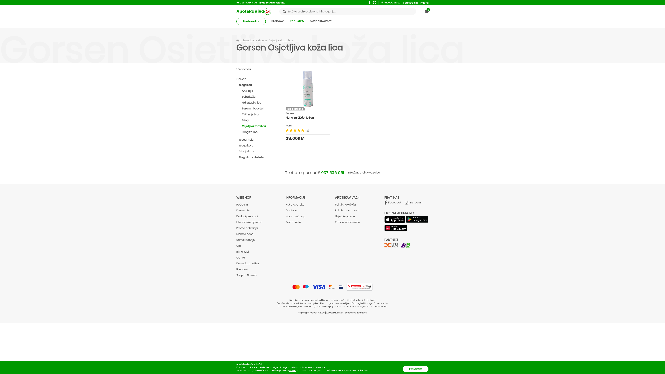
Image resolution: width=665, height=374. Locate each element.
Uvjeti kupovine (345, 216)
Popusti (296, 21)
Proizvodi (250, 21)
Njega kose (246, 146)
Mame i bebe (245, 234)
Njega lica (245, 85)
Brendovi (277, 21)
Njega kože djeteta (251, 157)
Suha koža (248, 97)
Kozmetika (243, 210)
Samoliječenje (245, 240)
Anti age (247, 91)
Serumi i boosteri (253, 108)
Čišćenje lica (250, 114)
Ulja (238, 246)
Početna (242, 205)
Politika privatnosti (347, 210)
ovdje (292, 370)
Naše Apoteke (392, 2)
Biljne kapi (242, 252)
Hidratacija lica (251, 103)
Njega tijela (246, 140)
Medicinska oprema (249, 222)
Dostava (291, 210)
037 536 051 (332, 172)
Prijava (424, 3)
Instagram (416, 202)
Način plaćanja (295, 216)
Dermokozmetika (247, 263)
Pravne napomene (347, 222)
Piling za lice (250, 132)
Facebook (394, 202)
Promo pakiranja (247, 228)
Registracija (410, 3)
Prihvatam (415, 369)
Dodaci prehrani (247, 216)
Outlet (240, 258)
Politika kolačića (345, 205)
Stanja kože (246, 151)
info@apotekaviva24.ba (364, 173)
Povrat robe (294, 222)
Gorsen (241, 79)
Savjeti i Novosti (320, 21)
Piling (245, 120)
